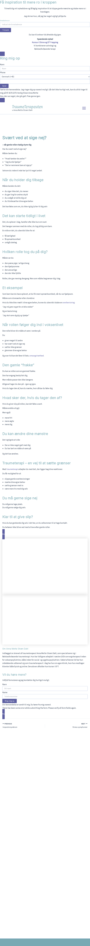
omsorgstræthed (36, 355)
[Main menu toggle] (84, 108)
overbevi (66, 302)
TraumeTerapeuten (27, 107)
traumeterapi (12, 469)
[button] (45, 534)
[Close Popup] (2, 54)
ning (73, 302)
